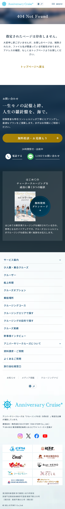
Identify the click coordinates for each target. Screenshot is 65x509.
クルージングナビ (49, 377)
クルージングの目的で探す (19, 320)
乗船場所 (9, 297)
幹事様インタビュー (15, 335)
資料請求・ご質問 (14, 351)
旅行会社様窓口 (12, 366)
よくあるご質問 (12, 358)
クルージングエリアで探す (19, 313)
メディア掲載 (28, 377)
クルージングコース (15, 305)
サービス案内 (11, 259)
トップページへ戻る (32, 66)
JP (40, 4)
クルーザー (10, 275)
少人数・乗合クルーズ (16, 267)
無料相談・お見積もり (32, 138)
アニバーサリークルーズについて (22, 343)
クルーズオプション (15, 290)
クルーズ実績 (11, 328)
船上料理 (9, 282)
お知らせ (11, 377)
